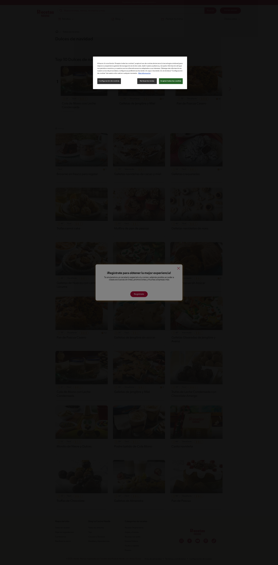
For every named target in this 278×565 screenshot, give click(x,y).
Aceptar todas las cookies (170, 81)
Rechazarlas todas (147, 81)
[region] (140, 73)
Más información (144, 73)
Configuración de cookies (109, 81)
